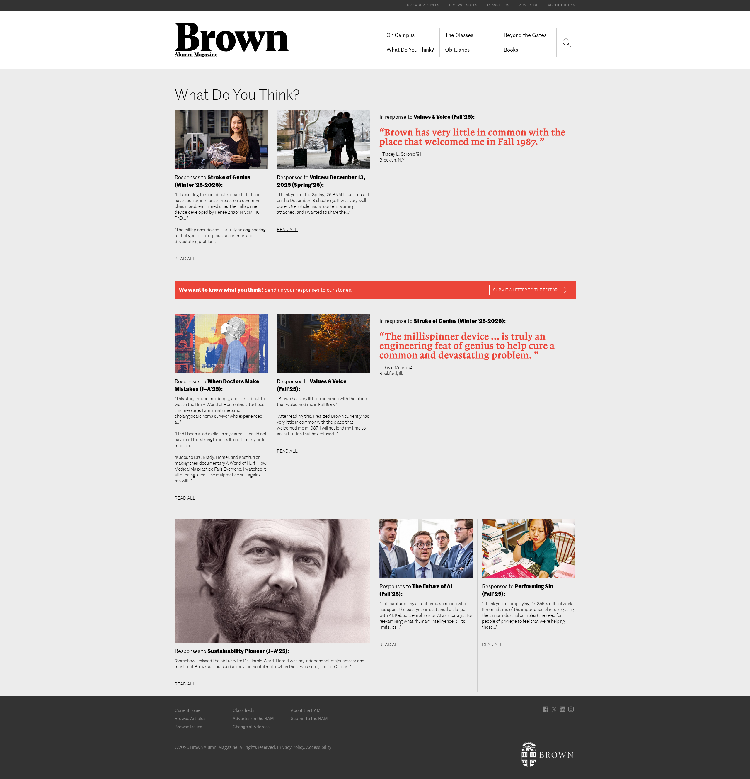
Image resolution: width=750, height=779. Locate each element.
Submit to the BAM (309, 718)
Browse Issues (463, 5)
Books (511, 49)
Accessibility (318, 747)
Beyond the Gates (525, 35)
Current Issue (187, 710)
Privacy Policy (290, 747)
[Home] (234, 39)
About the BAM (562, 5)
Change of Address (251, 726)
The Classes (459, 35)
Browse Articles (423, 5)
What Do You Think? (410, 49)
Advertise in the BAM (253, 718)
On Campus (400, 35)
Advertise (528, 5)
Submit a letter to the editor (525, 290)
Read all (185, 259)
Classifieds (498, 5)
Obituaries (457, 49)
